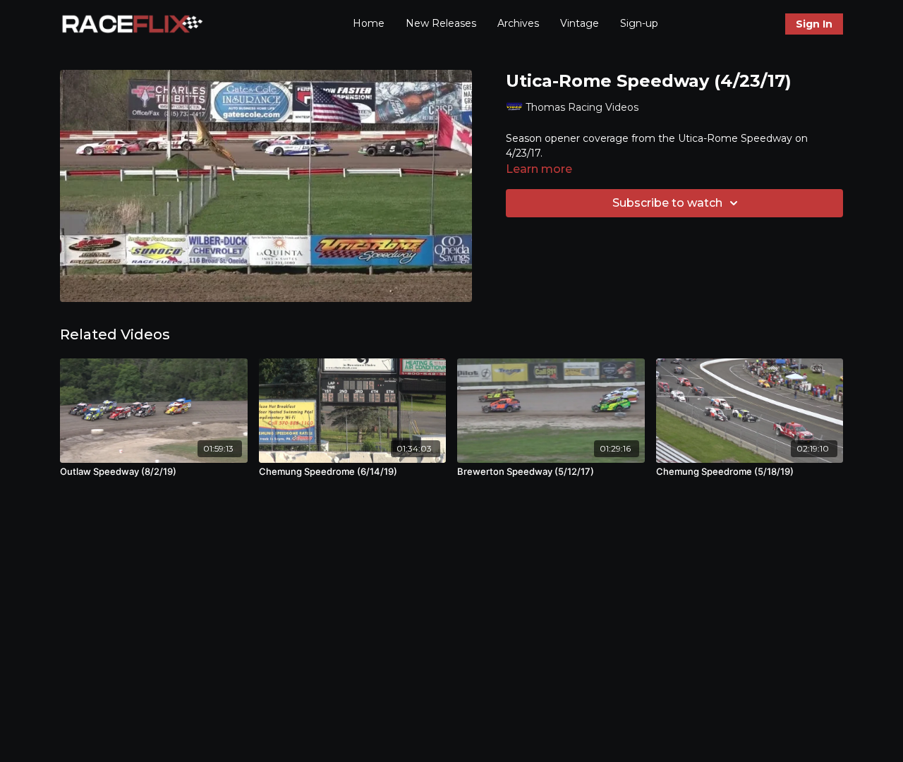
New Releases (441, 23)
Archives (518, 23)
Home (368, 23)
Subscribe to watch (667, 203)
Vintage (579, 23)
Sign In (814, 24)
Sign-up (639, 23)
